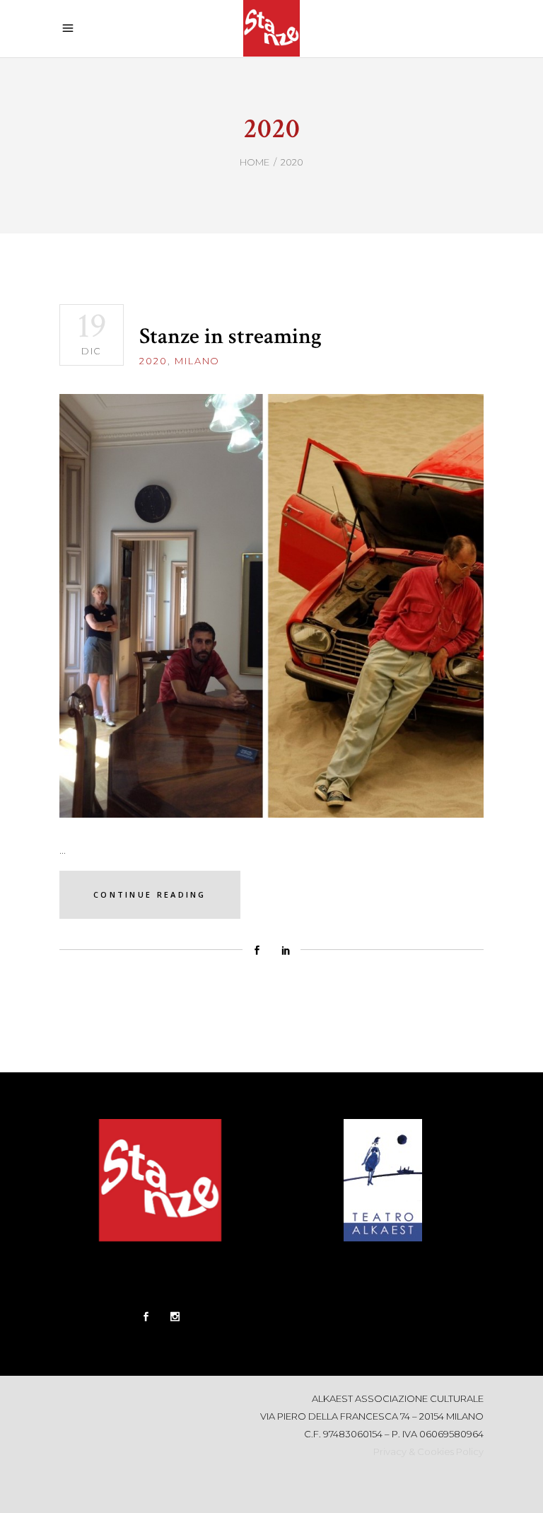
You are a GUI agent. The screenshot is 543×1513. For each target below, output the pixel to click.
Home (254, 162)
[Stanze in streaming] (271, 606)
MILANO (198, 360)
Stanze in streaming (230, 336)
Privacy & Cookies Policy (428, 1451)
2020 (153, 360)
